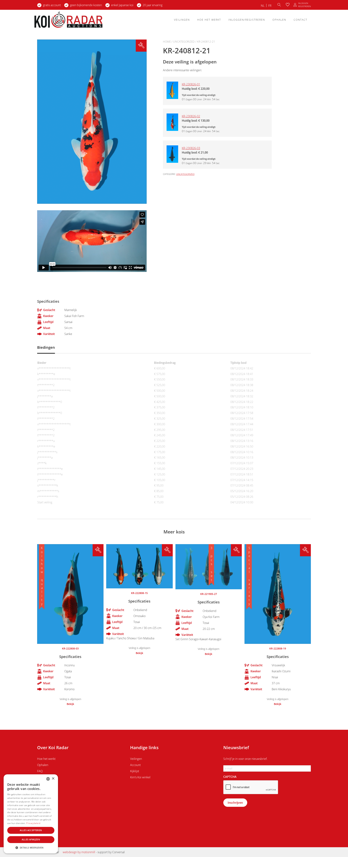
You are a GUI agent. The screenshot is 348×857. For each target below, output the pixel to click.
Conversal (118, 852)
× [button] (53, 778)
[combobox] (48, 779)
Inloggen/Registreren (246, 19)
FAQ (40, 771)
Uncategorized (184, 41)
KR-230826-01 (191, 84)
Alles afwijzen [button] (31, 839)
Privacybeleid (33, 823)
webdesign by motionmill (79, 852)
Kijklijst (134, 771)
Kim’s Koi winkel (140, 777)
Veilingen (182, 19)
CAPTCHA (230, 777)
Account (135, 765)
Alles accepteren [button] (31, 830)
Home (167, 41)
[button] (30, 847)
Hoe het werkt (209, 19)
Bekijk (70, 704)
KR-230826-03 (191, 148)
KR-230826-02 (191, 116)
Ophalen (279, 19)
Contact (300, 19)
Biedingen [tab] (46, 347)
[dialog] (31, 813)
